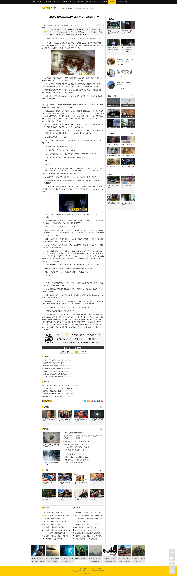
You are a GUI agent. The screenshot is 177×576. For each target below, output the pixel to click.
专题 (126, 1)
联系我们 (85, 568)
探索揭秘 (96, 1)
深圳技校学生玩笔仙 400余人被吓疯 (53, 365)
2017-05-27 (121, 76)
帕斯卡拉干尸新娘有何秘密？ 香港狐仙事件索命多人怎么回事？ (125, 72)
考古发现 (56, 1)
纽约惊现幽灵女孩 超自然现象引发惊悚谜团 (87, 533)
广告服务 (91, 568)
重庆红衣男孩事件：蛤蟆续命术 (73, 462)
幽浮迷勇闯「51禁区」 (113, 106)
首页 (34, 1)
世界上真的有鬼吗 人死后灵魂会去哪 (86, 539)
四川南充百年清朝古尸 (81, 521)
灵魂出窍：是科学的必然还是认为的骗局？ (76, 457)
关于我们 (79, 568)
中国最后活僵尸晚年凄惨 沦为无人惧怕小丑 (87, 524)
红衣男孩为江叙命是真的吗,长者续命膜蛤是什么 (58, 515)
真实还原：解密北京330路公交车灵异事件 (76, 444)
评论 (80, 25)
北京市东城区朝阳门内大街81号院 (74, 454)
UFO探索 (64, 1)
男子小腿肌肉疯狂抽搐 (113, 116)
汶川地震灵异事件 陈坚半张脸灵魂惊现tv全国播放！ (58, 388)
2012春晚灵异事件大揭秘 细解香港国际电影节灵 (89, 518)
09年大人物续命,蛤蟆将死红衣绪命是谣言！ (56, 533)
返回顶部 (172, 571)
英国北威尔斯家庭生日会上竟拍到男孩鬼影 (55, 374)
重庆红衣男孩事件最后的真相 (52, 524)
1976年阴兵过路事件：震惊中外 (73, 433)
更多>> (102, 407)
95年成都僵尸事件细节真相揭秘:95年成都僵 (76, 447)
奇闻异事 (48, 1)
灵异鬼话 (112, 1)
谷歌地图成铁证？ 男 (128, 127)
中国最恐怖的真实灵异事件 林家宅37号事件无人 (89, 536)
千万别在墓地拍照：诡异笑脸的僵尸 (53, 376)
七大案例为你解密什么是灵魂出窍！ (53, 371)
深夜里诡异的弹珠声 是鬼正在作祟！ (74, 450)
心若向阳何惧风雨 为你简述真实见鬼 (85, 527)
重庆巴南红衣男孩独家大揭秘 (53, 539)
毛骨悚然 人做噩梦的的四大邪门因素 (53, 363)
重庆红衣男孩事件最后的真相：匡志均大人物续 (57, 530)
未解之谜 (88, 1)
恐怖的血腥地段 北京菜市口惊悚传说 (85, 530)
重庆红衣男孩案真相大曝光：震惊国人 (55, 527)
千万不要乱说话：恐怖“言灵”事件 (53, 396)
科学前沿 (72, 1)
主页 (59, 8)
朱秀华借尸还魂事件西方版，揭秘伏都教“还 (77, 460)
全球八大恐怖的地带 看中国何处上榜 (53, 360)
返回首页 (172, 552)
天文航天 (80, 1)
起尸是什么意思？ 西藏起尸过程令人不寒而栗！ (57, 385)
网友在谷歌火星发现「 (127, 116)
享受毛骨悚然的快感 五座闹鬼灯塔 (53, 368)
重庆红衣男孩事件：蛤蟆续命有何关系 (55, 521)
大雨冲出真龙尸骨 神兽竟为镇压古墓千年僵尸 (88, 512)
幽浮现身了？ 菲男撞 (128, 106)
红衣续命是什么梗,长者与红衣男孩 (54, 518)
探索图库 (120, 1)
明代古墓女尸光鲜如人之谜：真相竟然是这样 (77, 441)
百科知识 (40, 1)
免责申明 (98, 568)
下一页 (84, 352)
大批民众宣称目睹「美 (113, 127)
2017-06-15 (121, 88)
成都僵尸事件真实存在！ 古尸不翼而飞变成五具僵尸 (58, 394)
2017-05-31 (121, 65)
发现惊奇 (104, 1)
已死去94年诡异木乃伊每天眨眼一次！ (54, 391)
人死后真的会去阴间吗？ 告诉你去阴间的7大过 (88, 515)
